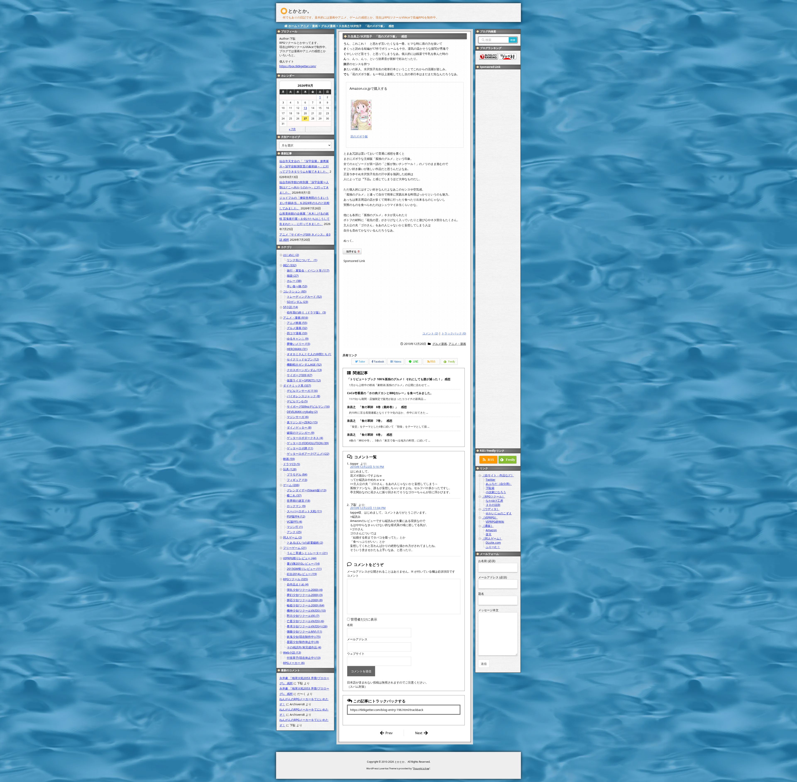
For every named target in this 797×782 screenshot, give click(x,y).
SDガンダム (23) (297, 302)
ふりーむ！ (493, 547)
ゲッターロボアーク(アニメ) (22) (308, 454)
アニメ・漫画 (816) (295, 318)
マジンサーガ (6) (297, 417)
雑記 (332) (289, 265)
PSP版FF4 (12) (296, 516)
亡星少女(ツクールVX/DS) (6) (305, 621)
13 (305, 108)
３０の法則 (493, 505)
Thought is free (421, 768)
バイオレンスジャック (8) (303, 396)
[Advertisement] (405, 298)
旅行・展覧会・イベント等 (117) (308, 270)
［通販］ (488, 526)
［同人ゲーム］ (492, 538)
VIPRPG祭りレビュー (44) (299, 558)
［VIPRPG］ (490, 517)
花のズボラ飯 (359, 136)
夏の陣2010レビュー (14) (303, 564)
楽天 (488, 534)
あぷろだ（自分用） (499, 484)
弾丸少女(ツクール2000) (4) (305, 590)
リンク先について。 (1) (302, 260)
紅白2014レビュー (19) (302, 574)
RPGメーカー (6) (293, 663)
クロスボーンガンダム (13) (304, 370)
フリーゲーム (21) (294, 548)
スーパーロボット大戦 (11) (304, 511)
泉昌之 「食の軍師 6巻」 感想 (369, 434)
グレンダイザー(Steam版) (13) (306, 490)
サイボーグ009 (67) (299, 375)
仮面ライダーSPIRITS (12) (304, 380)
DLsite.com (493, 543)
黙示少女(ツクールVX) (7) (303, 616)
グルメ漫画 (439, 344)
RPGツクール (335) (295, 579)
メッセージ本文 (488, 610)
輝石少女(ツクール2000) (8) (305, 600)
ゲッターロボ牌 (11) (300, 448)
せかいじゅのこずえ (499, 513)
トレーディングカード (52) (304, 297)
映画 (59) (289, 459)
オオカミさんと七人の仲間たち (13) (310, 354)
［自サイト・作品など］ (498, 475)
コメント (353, 576)
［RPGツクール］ (493, 496)
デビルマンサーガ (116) (302, 391)
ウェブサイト (355, 653)
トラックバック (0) (453, 333)
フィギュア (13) (297, 480)
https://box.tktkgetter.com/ (297, 66)
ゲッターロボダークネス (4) (305, 438)
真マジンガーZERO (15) (302, 422)
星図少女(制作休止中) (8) (303, 642)
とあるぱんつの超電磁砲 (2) (305, 543)
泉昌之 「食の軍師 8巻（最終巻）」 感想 (377, 407)
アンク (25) (294, 532)
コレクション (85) (294, 291)
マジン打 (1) (295, 527)
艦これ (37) (294, 495)
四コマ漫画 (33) (297, 333)
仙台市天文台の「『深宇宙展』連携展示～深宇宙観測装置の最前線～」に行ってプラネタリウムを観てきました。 (304, 166)
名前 (350, 625)
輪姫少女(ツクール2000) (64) (305, 605)
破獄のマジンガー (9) (300, 433)
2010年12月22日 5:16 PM (367, 467)
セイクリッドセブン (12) (303, 359)
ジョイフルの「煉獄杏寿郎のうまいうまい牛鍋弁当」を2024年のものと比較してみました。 (304, 203)
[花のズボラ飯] (361, 114)
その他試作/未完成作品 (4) (304, 647)
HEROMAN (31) (297, 349)
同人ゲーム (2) (292, 537)
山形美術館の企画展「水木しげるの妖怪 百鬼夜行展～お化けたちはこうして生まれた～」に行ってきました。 (304, 218)
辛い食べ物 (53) (297, 286)
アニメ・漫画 (457, 344)
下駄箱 (490, 488)
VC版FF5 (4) (294, 522)
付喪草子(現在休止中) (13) (303, 658)
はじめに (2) (291, 255)
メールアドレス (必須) (492, 577)
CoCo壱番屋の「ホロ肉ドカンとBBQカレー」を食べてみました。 (390, 393)
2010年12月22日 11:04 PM (368, 508)
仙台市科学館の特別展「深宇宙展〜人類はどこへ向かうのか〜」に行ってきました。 (304, 187)
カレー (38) (294, 281)
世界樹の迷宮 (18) (298, 501)
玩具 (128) (289, 469)
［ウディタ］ (490, 509)
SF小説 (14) (290, 307)
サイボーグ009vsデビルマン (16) (308, 406)
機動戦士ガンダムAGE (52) (304, 364)
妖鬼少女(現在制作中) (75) (303, 637)
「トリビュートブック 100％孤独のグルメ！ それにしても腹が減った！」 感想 (398, 379)
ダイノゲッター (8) (299, 427)
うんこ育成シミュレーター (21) (307, 553)
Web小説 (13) (292, 652)
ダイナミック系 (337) (297, 385)
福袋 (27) (292, 276)
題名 (481, 594)
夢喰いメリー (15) (298, 344)
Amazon (491, 530)
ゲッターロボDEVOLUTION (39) (308, 443)
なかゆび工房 (494, 501)
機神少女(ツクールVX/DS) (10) (306, 610)
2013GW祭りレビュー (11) (304, 569)
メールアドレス (357, 639)
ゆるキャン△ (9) (297, 339)
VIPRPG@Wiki (495, 522)
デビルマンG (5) (297, 401)
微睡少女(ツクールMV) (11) (304, 631)
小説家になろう (496, 492)
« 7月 (292, 129)
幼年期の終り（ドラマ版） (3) (306, 312)
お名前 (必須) (486, 561)
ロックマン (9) (296, 506)
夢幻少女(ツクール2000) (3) (305, 595)
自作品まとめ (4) (297, 584)
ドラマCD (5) (291, 464)
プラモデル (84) (297, 474)
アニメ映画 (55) (297, 323)
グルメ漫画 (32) (297, 328)
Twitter (490, 480)
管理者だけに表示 (363, 619)
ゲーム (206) (291, 485)
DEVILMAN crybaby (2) (302, 412)
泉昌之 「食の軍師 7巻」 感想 (369, 421)
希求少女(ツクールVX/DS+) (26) (307, 626)
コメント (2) (430, 333)
